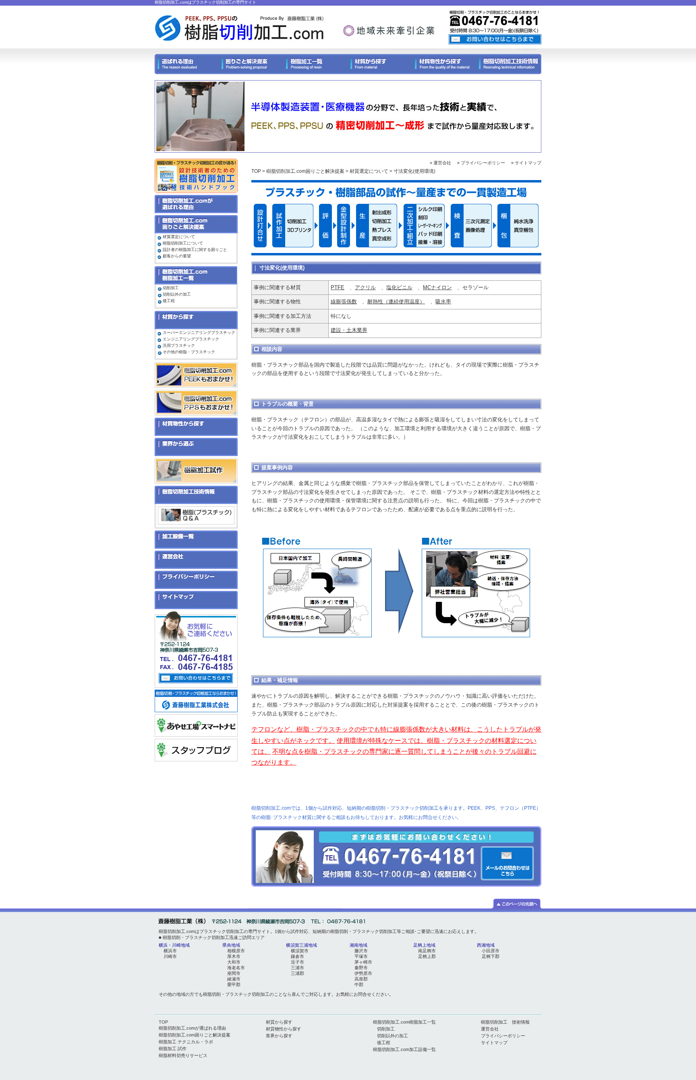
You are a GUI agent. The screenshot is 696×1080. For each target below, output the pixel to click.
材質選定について (369, 171)
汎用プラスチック (179, 345)
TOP (256, 171)
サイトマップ (494, 1042)
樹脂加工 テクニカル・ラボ (186, 1041)
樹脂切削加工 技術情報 (505, 1022)
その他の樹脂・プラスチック (189, 352)
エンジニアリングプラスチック (191, 339)
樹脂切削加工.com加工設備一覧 (404, 1049)
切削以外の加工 (177, 294)
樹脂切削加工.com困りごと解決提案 (305, 171)
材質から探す (279, 1022)
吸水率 (443, 302)
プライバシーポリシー (503, 1035)
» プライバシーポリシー (481, 162)
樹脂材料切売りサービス (183, 1055)
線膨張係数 (344, 302)
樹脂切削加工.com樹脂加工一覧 (404, 1022)
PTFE (337, 287)
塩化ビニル (399, 287)
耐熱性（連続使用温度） (396, 302)
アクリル (365, 287)
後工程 (169, 301)
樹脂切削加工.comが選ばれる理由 (192, 1028)
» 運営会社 (440, 162)
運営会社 (490, 1028)
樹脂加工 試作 (172, 1048)
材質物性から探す (283, 1028)
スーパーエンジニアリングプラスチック (199, 332)
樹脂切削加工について (183, 243)
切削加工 (171, 288)
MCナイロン (437, 287)
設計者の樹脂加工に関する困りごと (195, 249)
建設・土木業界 (349, 330)
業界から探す (279, 1035)
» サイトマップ (526, 162)
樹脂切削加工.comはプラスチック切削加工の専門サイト (205, 2)
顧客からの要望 (177, 256)
